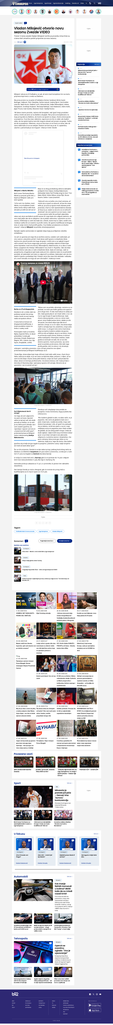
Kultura (27, 1005)
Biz (13, 1005)
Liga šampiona (38, 3)
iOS (37, 975)
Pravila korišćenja (68, 1005)
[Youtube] (100, 994)
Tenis (24, 576)
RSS (64, 1011)
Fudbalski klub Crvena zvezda (25, 531)
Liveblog (67, 3)
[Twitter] (93, 994)
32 (19, 576)
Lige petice (59, 818)
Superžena (28, 1007)
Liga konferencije (58, 3)
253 (79, 160)
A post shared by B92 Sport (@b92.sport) (43, 182)
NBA (57, 787)
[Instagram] (97, 994)
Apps (57, 975)
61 (19, 567)
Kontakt (65, 1014)
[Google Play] (94, 1005)
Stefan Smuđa (42, 863)
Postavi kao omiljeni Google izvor (38, 89)
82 (96, 758)
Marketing (66, 1001)
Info (13, 1001)
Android (18, 975)
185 (79, 180)
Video (82, 3)
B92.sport (20, 42)
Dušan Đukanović (22, 863)
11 (51, 840)
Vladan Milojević (57, 531)
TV (52, 1003)
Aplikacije (66, 1009)
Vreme (53, 1007)
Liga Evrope (47, 3)
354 (79, 149)
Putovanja (28, 1003)
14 (31, 758)
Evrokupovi (26, 548)
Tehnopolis (42, 1003)
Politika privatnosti (68, 1007)
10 (94, 840)
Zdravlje (27, 1001)
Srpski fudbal (18, 23)
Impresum (65, 1003)
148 (79, 189)
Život (13, 1007)
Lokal (40, 1007)
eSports (41, 1001)
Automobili (42, 1005)
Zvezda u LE (75, 3)
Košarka (25, 557)
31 (19, 549)
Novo (30, 3)
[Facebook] (90, 994)
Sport (13, 1003)
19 (74, 758)
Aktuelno (58, 880)
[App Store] (94, 1010)
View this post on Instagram (31, 158)
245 (79, 172)
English (54, 1005)
